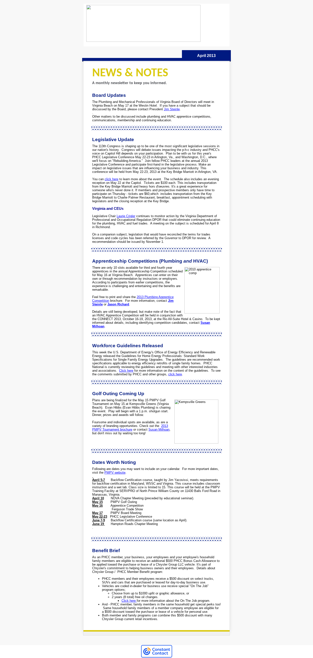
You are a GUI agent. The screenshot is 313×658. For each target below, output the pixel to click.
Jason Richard (118, 304)
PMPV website (114, 472)
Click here (126, 370)
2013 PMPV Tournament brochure (130, 427)
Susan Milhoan (158, 429)
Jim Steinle (172, 109)
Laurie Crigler (126, 216)
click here (111, 179)
